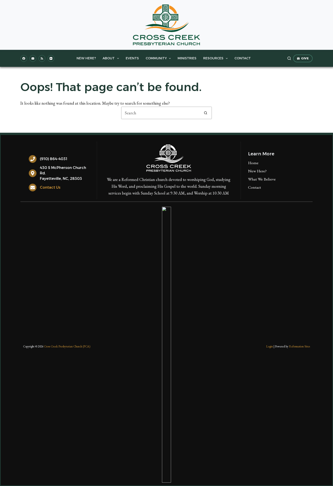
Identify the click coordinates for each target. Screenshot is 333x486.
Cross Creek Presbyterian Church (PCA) (67, 346)
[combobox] (160, 113)
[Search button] (206, 113)
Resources (213, 58)
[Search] (289, 58)
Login (269, 346)
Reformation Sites (299, 346)
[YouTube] (51, 58)
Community (156, 58)
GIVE (305, 58)
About (109, 58)
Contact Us (50, 187)
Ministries (187, 58)
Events (132, 58)
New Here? (86, 58)
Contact (242, 58)
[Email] (32, 58)
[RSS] (42, 58)
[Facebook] (23, 58)
